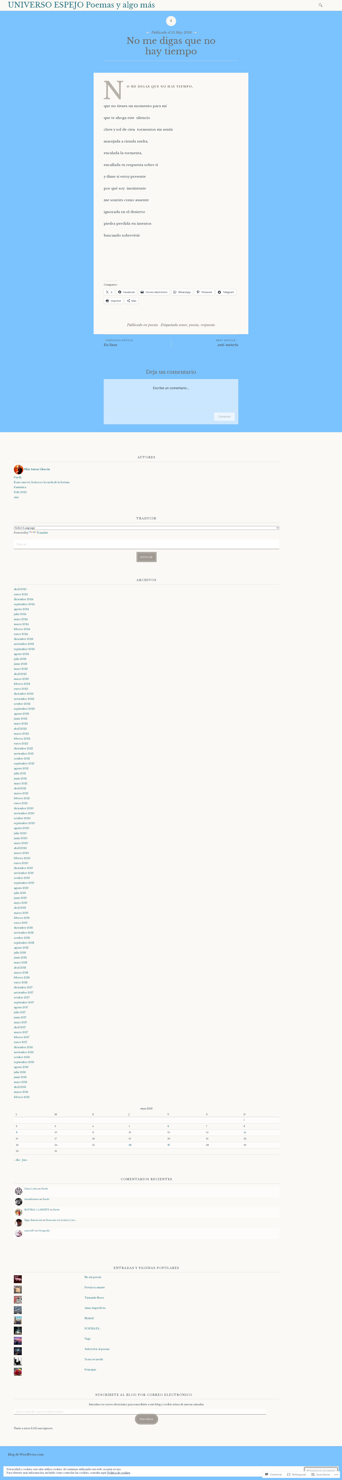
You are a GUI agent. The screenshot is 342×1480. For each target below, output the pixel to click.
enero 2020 (21, 863)
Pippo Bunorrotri (33, 1220)
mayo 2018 (20, 962)
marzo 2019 (21, 912)
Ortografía (44, 1230)
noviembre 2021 (24, 753)
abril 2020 (20, 848)
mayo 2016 (20, 1082)
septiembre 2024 (24, 604)
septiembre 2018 (24, 942)
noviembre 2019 (24, 873)
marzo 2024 (21, 624)
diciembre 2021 (23, 748)
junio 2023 (20, 663)
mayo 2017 (20, 1022)
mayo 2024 (21, 619)
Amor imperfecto (95, 1307)
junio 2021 (20, 778)
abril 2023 (20, 674)
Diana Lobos (31, 1189)
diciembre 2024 (23, 599)
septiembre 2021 (24, 763)
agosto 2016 (21, 1067)
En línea (118, 343)
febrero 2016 (22, 1097)
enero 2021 (21, 803)
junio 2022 (20, 718)
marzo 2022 (21, 733)
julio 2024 (20, 614)
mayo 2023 (21, 668)
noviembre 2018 (24, 932)
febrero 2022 (22, 738)
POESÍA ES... (93, 1328)
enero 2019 (21, 922)
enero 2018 (21, 982)
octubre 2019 (22, 877)
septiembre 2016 (24, 1062)
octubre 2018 (22, 937)
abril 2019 (20, 907)
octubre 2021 (22, 758)
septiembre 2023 (24, 649)
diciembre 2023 (23, 639)
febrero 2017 (21, 1037)
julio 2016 (20, 1072)
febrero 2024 (22, 629)
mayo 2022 (21, 723)
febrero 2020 (22, 858)
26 (130, 1145)
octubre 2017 (21, 997)
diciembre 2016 (23, 1047)
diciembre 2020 (24, 808)
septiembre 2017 (24, 1002)
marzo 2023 (21, 678)
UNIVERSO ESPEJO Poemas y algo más (81, 5)
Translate (42, 532)
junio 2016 (20, 1077)
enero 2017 (20, 1042)
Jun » (25, 1159)
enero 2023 (21, 688)
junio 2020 (21, 838)
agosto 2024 (21, 609)
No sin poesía (93, 1277)
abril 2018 (20, 967)
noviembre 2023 (24, 643)
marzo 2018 (21, 972)
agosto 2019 (21, 888)
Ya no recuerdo (94, 1359)
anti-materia (227, 343)
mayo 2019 (20, 902)
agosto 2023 (21, 654)
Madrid (89, 1318)
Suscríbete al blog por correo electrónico (143, 1395)
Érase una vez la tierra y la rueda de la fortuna (41, 482)
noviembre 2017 (23, 992)
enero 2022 (21, 743)
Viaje (88, 1338)
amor (183, 325)
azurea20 (29, 1230)
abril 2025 (20, 589)
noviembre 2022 (24, 698)
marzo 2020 (21, 853)
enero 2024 (21, 634)
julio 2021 (20, 773)
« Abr (17, 1159)
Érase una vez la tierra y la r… (61, 1220)
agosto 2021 (21, 768)
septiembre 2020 (24, 823)
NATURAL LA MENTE (36, 1209)
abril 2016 (20, 1087)
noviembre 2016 (24, 1052)
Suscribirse (147, 1419)
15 (245, 1132)
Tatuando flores (94, 1297)
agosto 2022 (21, 713)
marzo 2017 (21, 1032)
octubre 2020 (22, 818)
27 (168, 1145)
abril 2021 (20, 788)
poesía (153, 325)
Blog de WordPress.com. (26, 1454)
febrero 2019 (22, 917)
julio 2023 (20, 658)
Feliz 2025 (20, 492)
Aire (16, 497)
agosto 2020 (21, 828)
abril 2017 (20, 1027)
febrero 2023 (22, 683)
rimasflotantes (31, 1199)
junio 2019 (20, 897)
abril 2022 (20, 728)
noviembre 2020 (24, 813)
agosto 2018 (21, 947)
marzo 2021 (21, 793)
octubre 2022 (22, 703)
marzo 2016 (21, 1091)
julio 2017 (20, 1012)
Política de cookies (118, 1472)
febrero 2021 (22, 798)
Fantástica (20, 487)
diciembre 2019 (23, 868)
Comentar (224, 416)
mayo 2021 (20, 783)
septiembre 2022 (24, 708)
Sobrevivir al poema (97, 1349)
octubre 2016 (22, 1057)
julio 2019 (20, 892)
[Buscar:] (321, 4)
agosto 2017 (21, 1007)
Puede (18, 477)
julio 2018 (20, 952)
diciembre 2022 (23, 693)
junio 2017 (20, 1017)
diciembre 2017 (23, 987)
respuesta (208, 325)
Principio (90, 1369)
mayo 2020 (21, 843)
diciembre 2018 (23, 927)
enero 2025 (21, 594)
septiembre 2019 (24, 882)
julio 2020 (20, 833)
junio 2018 (20, 957)
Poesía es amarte (95, 1287)
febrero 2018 (22, 977)
